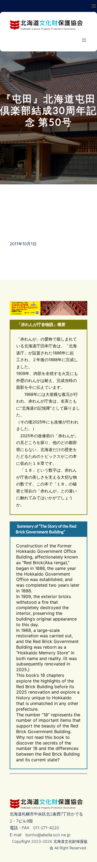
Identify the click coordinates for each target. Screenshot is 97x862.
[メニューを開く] (94, 6)
